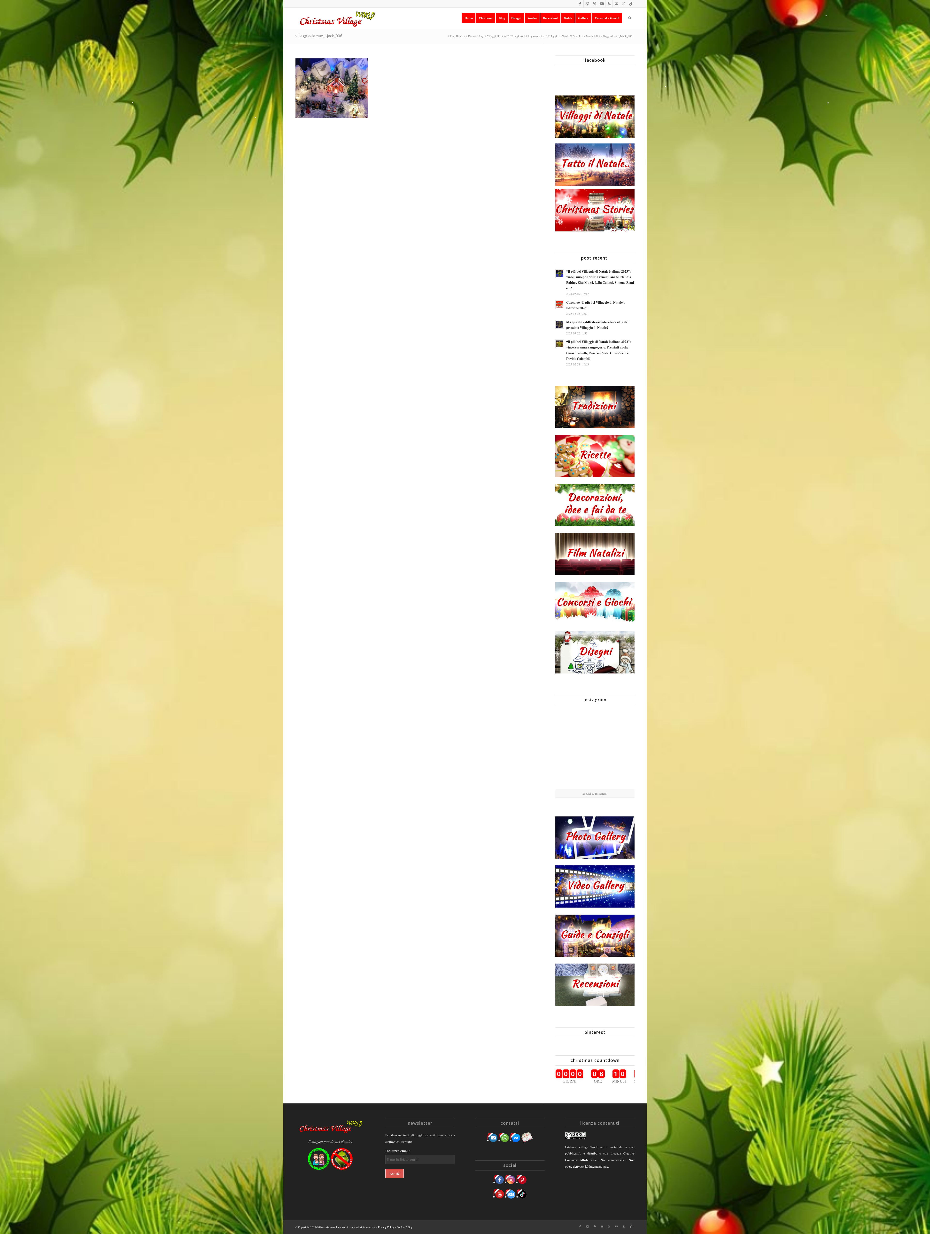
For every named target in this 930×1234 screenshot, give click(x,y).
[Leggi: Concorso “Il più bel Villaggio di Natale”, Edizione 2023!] (559, 304)
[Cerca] (630, 18)
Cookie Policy (404, 1227)
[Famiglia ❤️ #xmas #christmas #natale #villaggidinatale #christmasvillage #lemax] (594, 776)
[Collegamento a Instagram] (587, 3)
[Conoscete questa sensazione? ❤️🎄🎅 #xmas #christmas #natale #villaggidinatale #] (568, 721)
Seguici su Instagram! (594, 793)
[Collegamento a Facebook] (579, 3)
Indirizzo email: (397, 1150)
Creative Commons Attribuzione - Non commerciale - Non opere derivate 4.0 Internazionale (600, 1159)
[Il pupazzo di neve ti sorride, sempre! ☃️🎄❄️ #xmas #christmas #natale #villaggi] (594, 721)
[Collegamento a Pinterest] (594, 3)
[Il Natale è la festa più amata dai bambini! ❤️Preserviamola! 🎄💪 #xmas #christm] (622, 721)
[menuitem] (469, 18)
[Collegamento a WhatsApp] (623, 3)
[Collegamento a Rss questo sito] (608, 3)
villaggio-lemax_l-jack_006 (318, 36)
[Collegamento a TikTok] (631, 3)
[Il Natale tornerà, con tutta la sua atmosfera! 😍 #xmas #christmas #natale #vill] (594, 748)
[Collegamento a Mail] (616, 3)
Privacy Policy (386, 1227)
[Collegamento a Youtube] (601, 3)
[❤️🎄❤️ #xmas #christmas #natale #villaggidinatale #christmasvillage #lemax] (622, 776)
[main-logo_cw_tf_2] (336, 18)
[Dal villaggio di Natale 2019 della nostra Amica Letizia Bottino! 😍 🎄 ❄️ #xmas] (568, 748)
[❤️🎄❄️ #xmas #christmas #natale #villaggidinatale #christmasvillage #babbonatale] (622, 748)
